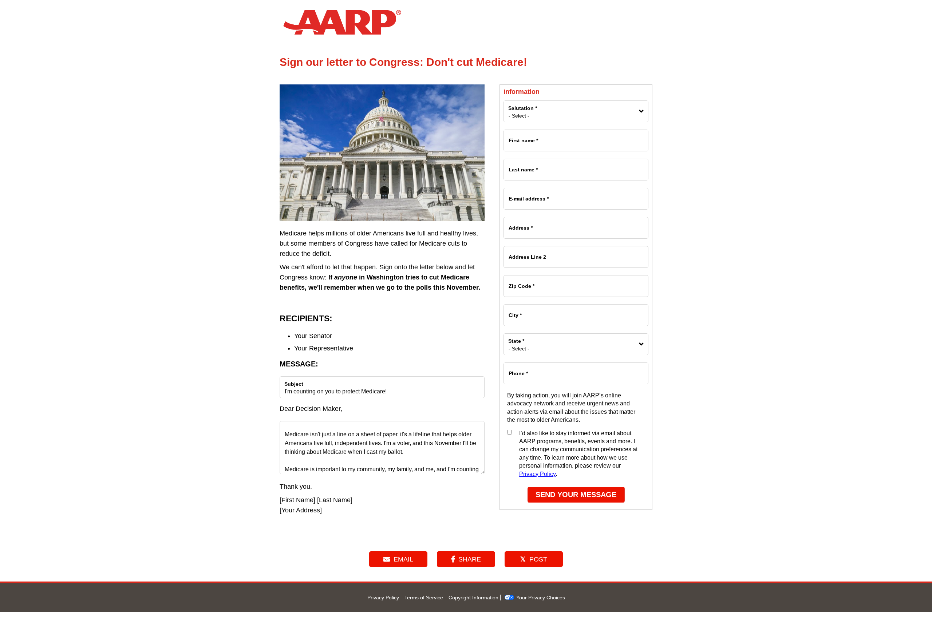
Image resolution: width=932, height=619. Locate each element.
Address (520, 224)
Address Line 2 (527, 254)
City (514, 312)
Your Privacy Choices (540, 597)
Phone (518, 370)
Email (403, 559)
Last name (522, 166)
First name (523, 137)
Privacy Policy (537, 474)
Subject (293, 384)
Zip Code (521, 283)
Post (538, 559)
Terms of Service (423, 597)
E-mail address (528, 195)
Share (469, 559)
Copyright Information (473, 597)
